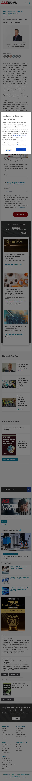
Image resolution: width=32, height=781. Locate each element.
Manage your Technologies (9, 150)
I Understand (21, 149)
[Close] (29, 113)
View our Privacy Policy (18, 145)
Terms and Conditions (19, 135)
